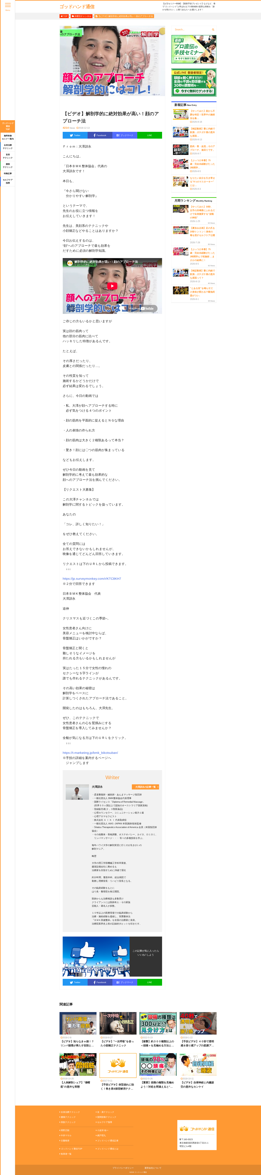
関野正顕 (65, 1130)
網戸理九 (101, 1135)
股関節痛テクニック (106, 1117)
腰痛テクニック (8, 165)
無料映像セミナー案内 (8, 137)
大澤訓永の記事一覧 (145, 787)
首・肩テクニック (105, 1112)
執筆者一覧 (66, 1154)
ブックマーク (124, 135)
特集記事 (8, 173)
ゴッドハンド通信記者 (107, 1140)
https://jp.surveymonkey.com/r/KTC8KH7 (92, 578)
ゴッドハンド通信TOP (8, 126)
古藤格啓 (65, 1140)
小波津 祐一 (102, 1130)
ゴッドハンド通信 (77, 6)
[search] (213, 30)
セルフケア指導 (8, 181)
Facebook (101, 135)
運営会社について (153, 1168)
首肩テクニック (8, 156)
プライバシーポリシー (123, 1168)
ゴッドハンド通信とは (107, 1149)
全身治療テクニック (8, 146)
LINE (149, 135)
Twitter (77, 135)
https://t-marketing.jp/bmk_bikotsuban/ (90, 752)
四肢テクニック (68, 1122)
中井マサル (66, 1135)
